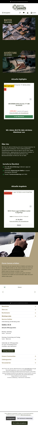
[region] (19, 101)
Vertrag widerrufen (8, 351)
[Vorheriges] (3, 101)
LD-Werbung (14, 377)
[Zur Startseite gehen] (19, 7)
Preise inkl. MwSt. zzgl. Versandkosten (19, 113)
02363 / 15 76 (6, 325)
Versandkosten (28, 368)
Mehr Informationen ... (26, 415)
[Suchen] (20, 12)
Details (19, 225)
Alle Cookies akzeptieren (20, 423)
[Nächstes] (35, 101)
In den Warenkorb (19, 116)
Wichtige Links (6, 316)
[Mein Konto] (28, 12)
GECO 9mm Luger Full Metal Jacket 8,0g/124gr (19, 211)
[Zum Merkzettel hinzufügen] (30, 99)
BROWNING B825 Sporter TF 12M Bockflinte (19, 104)
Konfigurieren (11, 418)
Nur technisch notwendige (24, 418)
